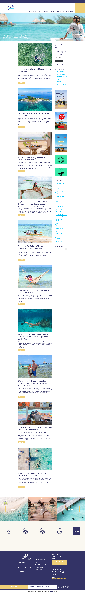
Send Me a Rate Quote (23, 569)
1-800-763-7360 (42, 586)
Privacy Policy (60, 585)
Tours (57, 11)
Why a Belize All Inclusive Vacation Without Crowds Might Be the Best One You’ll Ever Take (34, 383)
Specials (58, 231)
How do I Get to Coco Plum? (24, 567)
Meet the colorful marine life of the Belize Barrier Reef (61, 73)
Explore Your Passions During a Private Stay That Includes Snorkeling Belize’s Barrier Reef (33, 337)
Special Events (59, 228)
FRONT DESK (21, 571)
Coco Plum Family (60, 199)
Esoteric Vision (66, 586)
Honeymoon (59, 209)
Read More (56, 591)
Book (80, 8)
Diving (57, 201)
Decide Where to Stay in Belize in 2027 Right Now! (62, 78)
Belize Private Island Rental (41, 564)
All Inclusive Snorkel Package (41, 561)
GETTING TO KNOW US (23, 562)
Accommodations (37, 11)
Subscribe (59, 61)
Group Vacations (59, 206)
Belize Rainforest (60, 196)
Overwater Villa (59, 214)
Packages (30, 11)
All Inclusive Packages (40, 559)
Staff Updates (59, 233)
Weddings (62, 11)
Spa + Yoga (53, 11)
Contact (72, 11)
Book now (14, 586)
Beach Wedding (59, 191)
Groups (67, 11)
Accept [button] (52, 591)
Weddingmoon (59, 241)
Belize (57, 193)
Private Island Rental (60, 216)
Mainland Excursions (60, 211)
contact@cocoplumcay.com (59, 578)
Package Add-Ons (39, 562)
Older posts (20, 492)
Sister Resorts (59, 225)
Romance (58, 223)
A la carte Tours (38, 569)
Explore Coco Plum (46, 11)
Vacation (58, 238)
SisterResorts (14, 508)
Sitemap (65, 585)
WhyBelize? (70, 508)
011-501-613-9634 (22, 573)
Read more (21, 82)
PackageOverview (42, 508)
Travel (57, 236)
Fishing (57, 204)
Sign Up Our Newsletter (59, 562)
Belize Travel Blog (23, 564)
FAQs (19, 565)
